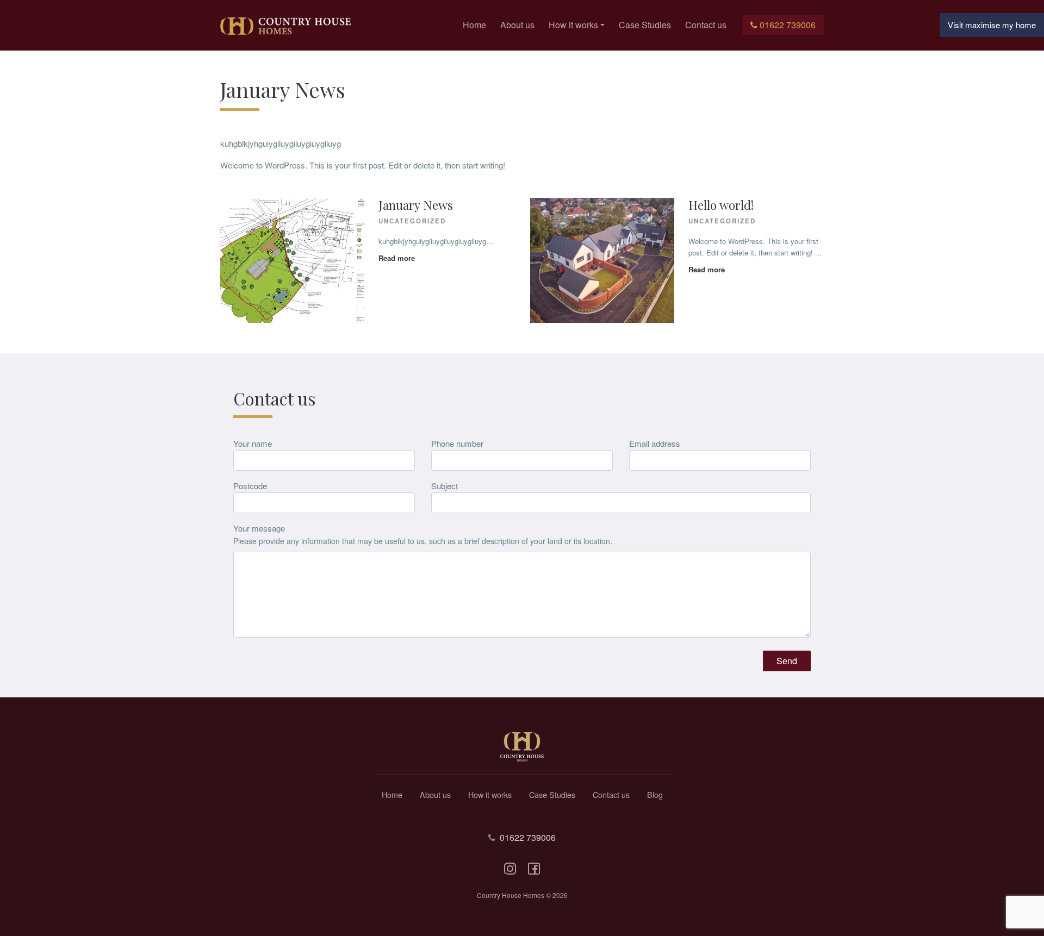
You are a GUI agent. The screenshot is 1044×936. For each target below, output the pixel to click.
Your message (259, 528)
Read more (396, 258)
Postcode (250, 485)
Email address (654, 443)
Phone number (457, 443)
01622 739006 (788, 24)
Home (474, 24)
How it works (573, 24)
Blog (655, 794)
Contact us (705, 24)
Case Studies (645, 24)
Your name (252, 443)
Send (786, 660)
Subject (444, 485)
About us (517, 24)
